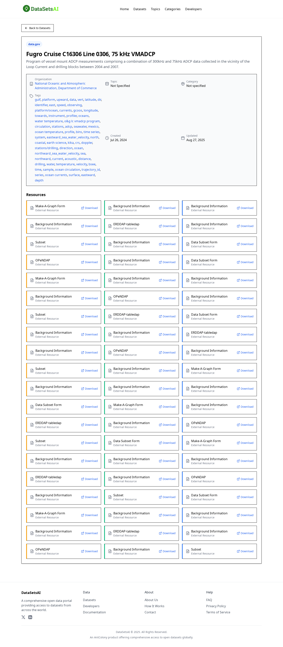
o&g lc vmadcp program (82, 121)
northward (43, 159)
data (72, 99)
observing (74, 105)
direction (66, 148)
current (57, 159)
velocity (81, 164)
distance (84, 159)
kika (71, 143)
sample (48, 169)
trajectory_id (91, 169)
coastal (40, 143)
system (40, 137)
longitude (91, 110)
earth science (56, 143)
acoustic (71, 159)
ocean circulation (67, 169)
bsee (92, 164)
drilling (40, 164)
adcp (68, 126)
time (38, 169)
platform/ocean (46, 110)
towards (41, 116)
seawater (80, 126)
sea (82, 153)
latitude (90, 99)
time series (92, 132)
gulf (38, 99)
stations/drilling (46, 148)
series (39, 175)
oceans (83, 116)
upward (62, 99)
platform (48, 99)
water (50, 164)
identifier (41, 105)
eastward (88, 175)
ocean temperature (49, 132)
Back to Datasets (39, 28)
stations (58, 126)
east (52, 105)
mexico (93, 126)
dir (99, 99)
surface (74, 175)
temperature (65, 164)
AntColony (100, 637)
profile (69, 132)
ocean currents (56, 175)
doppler (86, 143)
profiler (71, 116)
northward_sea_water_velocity (57, 153)
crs (77, 143)
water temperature (49, 121)
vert (80, 99)
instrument (57, 116)
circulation (42, 126)
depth (39, 180)
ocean (78, 148)
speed (61, 105)
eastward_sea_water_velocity (68, 137)
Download (91, 208)
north (94, 137)
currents (65, 110)
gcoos (77, 110)
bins (79, 132)
